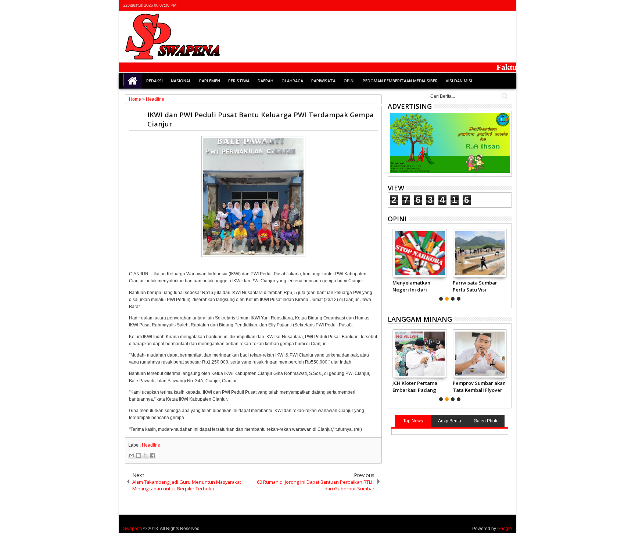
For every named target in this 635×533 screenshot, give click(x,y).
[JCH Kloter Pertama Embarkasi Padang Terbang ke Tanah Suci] (419, 353)
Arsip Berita (449, 420)
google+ (488, 5)
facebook (478, 5)
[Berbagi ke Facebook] (152, 455)
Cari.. (504, 96)
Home (132, 81)
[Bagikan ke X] (145, 455)
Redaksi (154, 80)
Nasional (181, 80)
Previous (507, 264)
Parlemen (209, 80)
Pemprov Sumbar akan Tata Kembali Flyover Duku (479, 386)
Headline (151, 445)
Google (504, 528)
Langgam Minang (420, 319)
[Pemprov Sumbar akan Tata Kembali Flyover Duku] (480, 353)
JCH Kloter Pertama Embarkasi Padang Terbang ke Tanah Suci (414, 386)
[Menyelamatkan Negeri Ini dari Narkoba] (419, 253)
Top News (413, 420)
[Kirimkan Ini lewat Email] (131, 455)
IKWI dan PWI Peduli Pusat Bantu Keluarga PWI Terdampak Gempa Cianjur (260, 119)
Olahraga (292, 80)
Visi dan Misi (459, 80)
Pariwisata (323, 80)
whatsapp (507, 5)
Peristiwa (239, 80)
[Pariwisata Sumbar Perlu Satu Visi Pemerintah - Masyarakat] (480, 253)
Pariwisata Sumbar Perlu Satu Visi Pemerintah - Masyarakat (475, 286)
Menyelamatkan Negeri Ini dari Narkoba (411, 286)
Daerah (265, 80)
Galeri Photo (486, 420)
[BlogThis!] (138, 455)
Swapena (132, 528)
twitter (469, 5)
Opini (349, 80)
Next (392, 264)
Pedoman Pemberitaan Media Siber (400, 80)
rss (497, 5)
